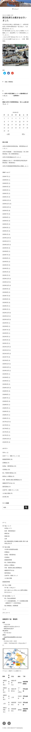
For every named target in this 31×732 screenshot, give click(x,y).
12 (19, 121)
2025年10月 (5, 207)
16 (8, 124)
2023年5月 (5, 302)
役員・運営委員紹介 (10, 531)
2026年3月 (5, 190)
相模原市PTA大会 (7, 483)
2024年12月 (5, 237)
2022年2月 (5, 340)
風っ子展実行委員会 (8, 473)
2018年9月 (5, 391)
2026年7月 (5, 176)
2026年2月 (5, 193)
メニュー (16, 9)
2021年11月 (5, 350)
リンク (4, 609)
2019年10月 (5, 370)
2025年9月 (5, 210)
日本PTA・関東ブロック (9, 490)
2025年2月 (5, 231)
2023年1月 (5, 309)
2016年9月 (5, 442)
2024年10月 (5, 244)
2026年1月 (5, 197)
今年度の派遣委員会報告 (11, 549)
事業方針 (6, 533)
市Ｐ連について (6, 526)
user (12, 15)
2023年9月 (5, 289)
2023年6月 (5, 299)
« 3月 (8, 134)
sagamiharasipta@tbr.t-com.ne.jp (13, 637)
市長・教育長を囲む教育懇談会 (11, 479)
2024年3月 (5, 268)
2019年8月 (5, 377)
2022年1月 (5, 343)
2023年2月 (5, 306)
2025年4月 (5, 224)
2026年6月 (5, 180)
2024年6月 (5, 258)
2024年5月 (5, 261)
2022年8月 (5, 326)
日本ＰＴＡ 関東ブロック (9, 456)
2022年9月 (5, 323)
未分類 (4, 496)
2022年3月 (5, 336)
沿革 (5, 538)
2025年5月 (5, 220)
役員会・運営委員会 (9, 81)
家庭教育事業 (6, 459)
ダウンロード (6, 612)
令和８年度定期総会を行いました (11, 157)
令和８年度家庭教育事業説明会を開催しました (15, 166)
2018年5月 (5, 404)
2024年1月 (5, 275)
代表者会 (4, 469)
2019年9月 (5, 374)
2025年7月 (5, 214)
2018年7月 (5, 398)
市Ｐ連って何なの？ (10, 587)
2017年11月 (5, 421)
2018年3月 (5, 411)
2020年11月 (5, 364)
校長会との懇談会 (7, 476)
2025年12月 (5, 200)
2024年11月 (5, 241)
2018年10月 (5, 387)
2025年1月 (5, 234)
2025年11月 (5, 203)
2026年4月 (5, 186)
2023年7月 (5, 295)
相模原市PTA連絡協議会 (13, 2)
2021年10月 (5, 353)
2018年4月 (5, 408)
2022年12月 (5, 312)
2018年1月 (5, 418)
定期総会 (4, 462)
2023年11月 (5, 282)
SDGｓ (4, 452)
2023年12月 (5, 278)
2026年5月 (5, 183)
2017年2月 (5, 435)
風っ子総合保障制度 (10, 598)
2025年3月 (5, 227)
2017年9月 (5, 425)
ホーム (4, 522)
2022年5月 (5, 333)
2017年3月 (5, 432)
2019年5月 (5, 380)
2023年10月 (5, 285)
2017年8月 (5, 428)
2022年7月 (5, 329)
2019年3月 (5, 384)
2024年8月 (5, 251)
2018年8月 (5, 394)
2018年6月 (5, 401)
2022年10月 (5, 319)
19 (19, 124)
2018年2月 (5, 415)
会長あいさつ (8, 528)
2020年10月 (5, 367)
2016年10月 (5, 438)
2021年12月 (5, 346)
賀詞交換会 (5, 486)
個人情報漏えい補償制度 (11, 605)
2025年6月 (5, 217)
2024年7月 (5, 254)
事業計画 (6, 536)
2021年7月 (5, 357)
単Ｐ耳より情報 (6, 585)
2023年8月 (5, 292)
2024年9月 (5, 248)
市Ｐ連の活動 (6, 547)
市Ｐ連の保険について (8, 596)
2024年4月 (5, 265)
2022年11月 (5, 316)
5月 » (23, 134)
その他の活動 (6, 493)
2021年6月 (5, 360)
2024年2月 (5, 272)
